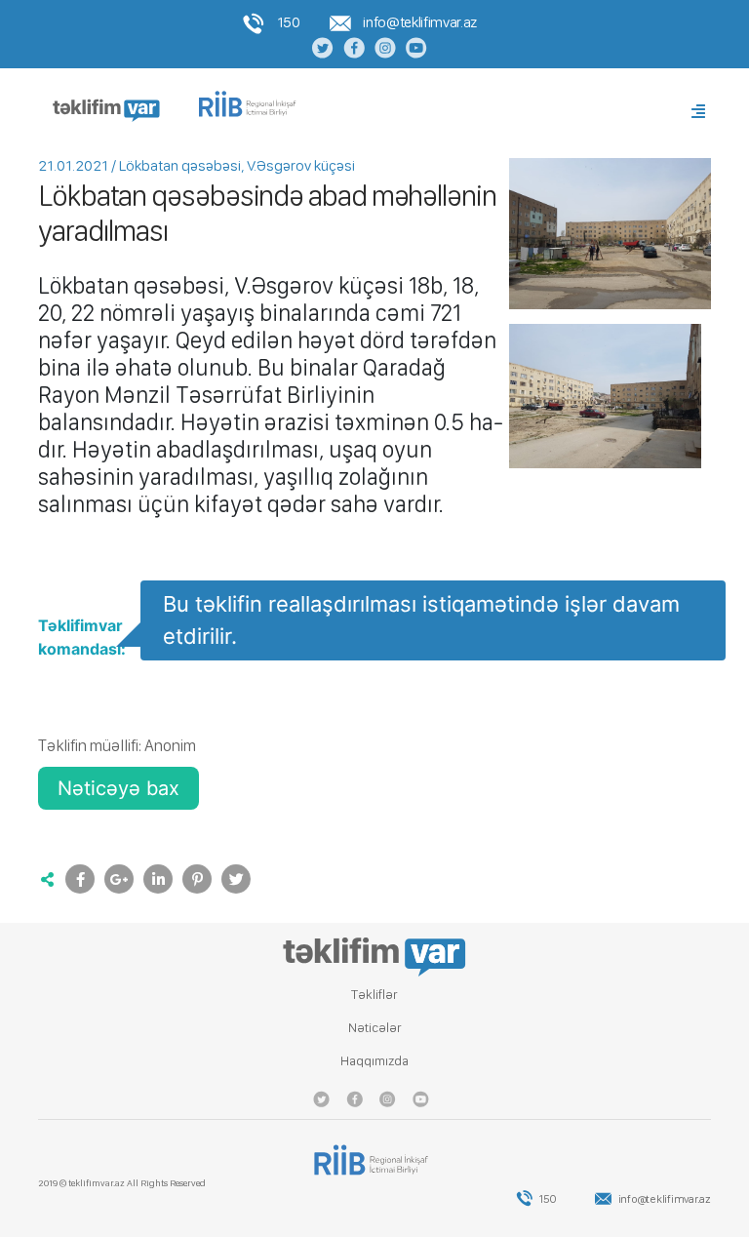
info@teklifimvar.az (419, 22)
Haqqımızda (374, 1060)
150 (287, 22)
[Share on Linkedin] (158, 879)
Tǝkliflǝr (374, 994)
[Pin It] (197, 879)
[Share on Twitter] (236, 879)
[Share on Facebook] (80, 879)
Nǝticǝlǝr (375, 1027)
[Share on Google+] (119, 879)
